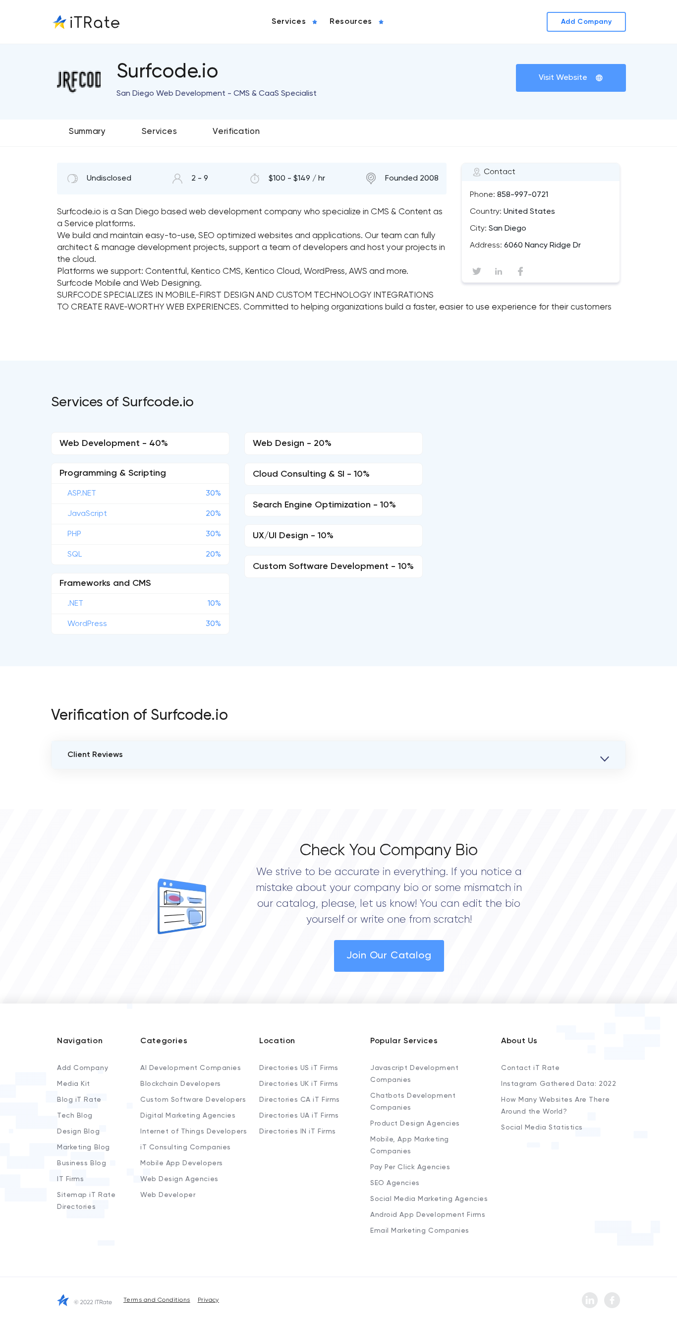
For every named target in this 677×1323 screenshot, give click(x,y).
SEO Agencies (395, 1183)
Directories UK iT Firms (298, 1083)
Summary (87, 131)
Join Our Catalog (389, 956)
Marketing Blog (83, 1147)
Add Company (82, 1068)
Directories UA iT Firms (299, 1115)
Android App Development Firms (427, 1214)
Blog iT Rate (79, 1099)
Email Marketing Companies (419, 1230)
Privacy (208, 1300)
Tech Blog (75, 1115)
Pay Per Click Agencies (410, 1167)
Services (159, 131)
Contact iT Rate (530, 1068)
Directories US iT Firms (298, 1068)
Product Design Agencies (415, 1123)
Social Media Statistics (542, 1127)
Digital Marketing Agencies (188, 1115)
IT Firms (70, 1179)
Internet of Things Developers (193, 1131)
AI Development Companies (190, 1068)
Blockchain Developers (180, 1083)
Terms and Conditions (156, 1300)
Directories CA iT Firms (299, 1099)
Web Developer (167, 1195)
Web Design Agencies (179, 1179)
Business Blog (81, 1163)
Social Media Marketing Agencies (429, 1199)
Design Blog (78, 1131)
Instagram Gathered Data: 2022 (558, 1083)
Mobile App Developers (181, 1163)
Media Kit (73, 1083)
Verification (236, 131)
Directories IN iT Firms (297, 1131)
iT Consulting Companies (185, 1147)
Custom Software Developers (193, 1099)
